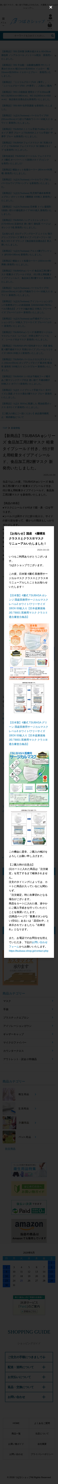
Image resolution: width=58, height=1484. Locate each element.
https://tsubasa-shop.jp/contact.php (28, 951)
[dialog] (29, 742)
